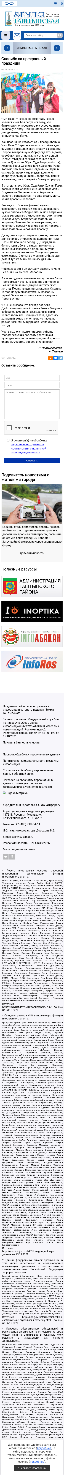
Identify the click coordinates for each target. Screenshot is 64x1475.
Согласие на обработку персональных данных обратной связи (28, 772)
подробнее (44, 1448)
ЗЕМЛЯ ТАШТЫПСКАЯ (32, 48)
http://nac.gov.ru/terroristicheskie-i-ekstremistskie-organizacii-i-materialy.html (32, 1319)
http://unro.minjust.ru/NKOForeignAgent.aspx (28, 1251)
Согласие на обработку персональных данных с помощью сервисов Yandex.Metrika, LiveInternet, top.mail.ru (28, 783)
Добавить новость (32, 553)
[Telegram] (60, 358)
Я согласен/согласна (32, 1468)
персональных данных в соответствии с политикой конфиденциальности (28, 448)
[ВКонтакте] (55, 358)
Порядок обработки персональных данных (31, 754)
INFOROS (37, 843)
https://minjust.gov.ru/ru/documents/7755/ (27, 1007)
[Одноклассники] (50, 358)
